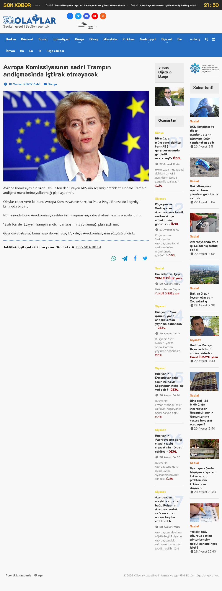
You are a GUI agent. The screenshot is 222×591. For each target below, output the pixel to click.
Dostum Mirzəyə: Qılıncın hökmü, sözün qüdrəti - (204, 351)
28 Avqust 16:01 (169, 395)
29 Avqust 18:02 (204, 254)
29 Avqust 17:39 (204, 305)
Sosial (80, 5)
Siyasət (160, 198)
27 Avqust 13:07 (169, 229)
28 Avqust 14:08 (169, 457)
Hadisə (11, 39)
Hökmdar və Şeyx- (169, 276)
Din (179, 39)
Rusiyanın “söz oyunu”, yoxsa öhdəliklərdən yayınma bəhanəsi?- (169, 320)
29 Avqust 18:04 (204, 202)
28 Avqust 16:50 (169, 283)
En (31, 51)
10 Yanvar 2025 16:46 (24, 84)
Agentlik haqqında (18, 575)
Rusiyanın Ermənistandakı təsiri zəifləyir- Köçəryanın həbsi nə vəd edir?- (169, 382)
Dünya (52, 84)
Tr (39, 51)
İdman (10, 51)
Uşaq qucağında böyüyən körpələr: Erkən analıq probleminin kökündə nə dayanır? (202, 478)
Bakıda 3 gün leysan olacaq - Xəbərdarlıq (201, 297)
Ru (22, 51)
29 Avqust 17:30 (204, 361)
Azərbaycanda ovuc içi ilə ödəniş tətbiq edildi (204, 246)
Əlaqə (38, 575)
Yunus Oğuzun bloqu (164, 72)
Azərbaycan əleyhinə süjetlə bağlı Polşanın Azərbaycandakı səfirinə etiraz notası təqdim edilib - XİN (167, 509)
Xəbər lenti (203, 87)
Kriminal (27, 39)
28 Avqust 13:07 (169, 333)
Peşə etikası (55, 51)
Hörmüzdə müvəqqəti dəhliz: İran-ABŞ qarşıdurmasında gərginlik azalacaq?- (168, 148)
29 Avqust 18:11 (203, 146)
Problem (128, 39)
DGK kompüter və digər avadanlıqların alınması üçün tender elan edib (202, 134)
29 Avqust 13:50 (204, 428)
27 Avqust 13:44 (169, 164)
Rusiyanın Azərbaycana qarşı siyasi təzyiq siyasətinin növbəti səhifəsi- (168, 443)
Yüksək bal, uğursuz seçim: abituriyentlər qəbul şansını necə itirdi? (203, 539)
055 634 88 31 (88, 247)
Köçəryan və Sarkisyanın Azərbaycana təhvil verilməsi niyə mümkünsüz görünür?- (169, 214)
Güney (93, 39)
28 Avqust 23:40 (205, 551)
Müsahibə (110, 39)
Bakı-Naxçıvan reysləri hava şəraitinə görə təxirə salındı (204, 192)
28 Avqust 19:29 (170, 526)
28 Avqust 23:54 (205, 492)
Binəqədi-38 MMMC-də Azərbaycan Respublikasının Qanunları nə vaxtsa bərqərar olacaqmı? (201, 412)
